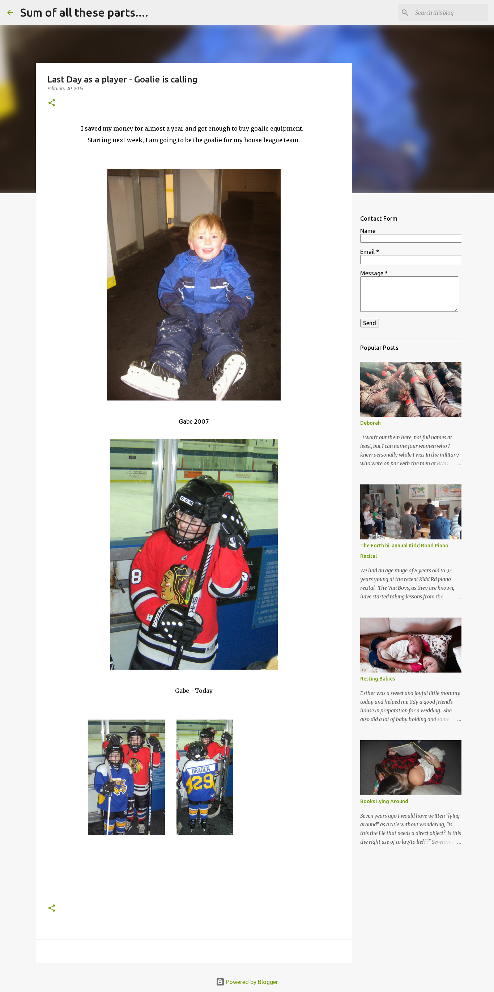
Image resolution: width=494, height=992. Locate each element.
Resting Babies (377, 679)
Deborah (370, 423)
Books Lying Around (384, 801)
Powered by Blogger (251, 982)
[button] (51, 103)
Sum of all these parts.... (84, 12)
